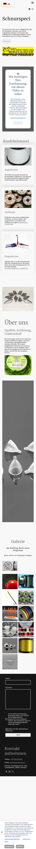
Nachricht (8, 687)
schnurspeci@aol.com (17, 762)
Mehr (6, 841)
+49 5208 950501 (16, 759)
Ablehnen (20, 846)
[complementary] (8, 4)
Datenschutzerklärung (18, 118)
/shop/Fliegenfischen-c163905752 (16, 268)
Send (18, 735)
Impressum (26, 839)
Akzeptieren (18, 123)
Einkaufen (6, 41)
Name (7, 678)
